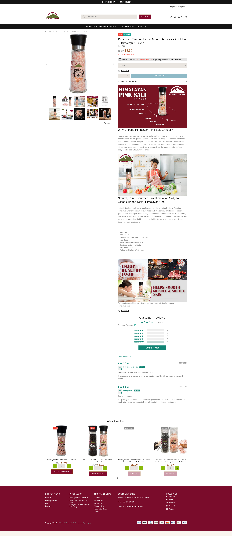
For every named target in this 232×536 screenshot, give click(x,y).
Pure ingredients (51, 501)
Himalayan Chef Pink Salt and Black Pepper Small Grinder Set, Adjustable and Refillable (170, 461)
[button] (139, 342)
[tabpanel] (134, 450)
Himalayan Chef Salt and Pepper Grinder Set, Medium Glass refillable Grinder (134, 461)
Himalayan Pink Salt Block (78, 498)
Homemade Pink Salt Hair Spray (78, 501)
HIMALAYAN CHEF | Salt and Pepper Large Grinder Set (98, 461)
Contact (96, 512)
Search (144, 16)
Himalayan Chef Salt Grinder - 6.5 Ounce (61, 460)
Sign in (182, 7)
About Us (97, 498)
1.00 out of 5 (158, 322)
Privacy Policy (99, 506)
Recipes (48, 506)
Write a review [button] (152, 348)
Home (47, 31)
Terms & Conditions (100, 509)
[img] (123, 363)
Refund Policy (98, 503)
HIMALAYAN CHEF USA (52, 16)
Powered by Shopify (84, 523)
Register (173, 7)
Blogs (47, 503)
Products (48, 498)
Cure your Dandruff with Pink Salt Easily (79, 506)
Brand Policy (98, 501)
